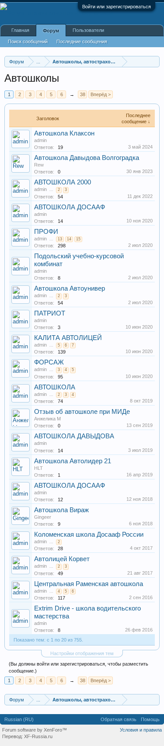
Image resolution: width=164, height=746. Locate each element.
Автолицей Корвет (62, 558)
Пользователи (88, 30)
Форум (51, 30)
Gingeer (42, 517)
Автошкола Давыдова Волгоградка (86, 157)
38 (82, 94)
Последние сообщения (81, 41)
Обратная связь (118, 719)
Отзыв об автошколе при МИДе (82, 411)
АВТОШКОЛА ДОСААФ (69, 207)
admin (40, 140)
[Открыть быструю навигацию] (154, 61)
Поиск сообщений (28, 41)
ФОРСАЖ (49, 362)
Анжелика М (47, 418)
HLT (38, 468)
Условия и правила (141, 729)
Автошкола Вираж (61, 510)
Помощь (150, 719)
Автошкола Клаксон (64, 133)
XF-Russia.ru (38, 736)
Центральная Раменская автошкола (88, 583)
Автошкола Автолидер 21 (72, 461)
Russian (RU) (19, 719)
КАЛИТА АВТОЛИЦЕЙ (68, 337)
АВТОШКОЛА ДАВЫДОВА (74, 436)
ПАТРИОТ (49, 313)
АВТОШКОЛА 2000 (62, 182)
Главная (20, 30)
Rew (39, 164)
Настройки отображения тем (82, 653)
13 (60, 239)
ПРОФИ (46, 231)
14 (69, 239)
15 (78, 239)
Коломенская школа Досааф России (88, 534)
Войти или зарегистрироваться (116, 6)
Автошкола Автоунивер (69, 288)
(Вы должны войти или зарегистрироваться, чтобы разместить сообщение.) (78, 667)
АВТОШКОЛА (54, 387)
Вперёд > (101, 94)
